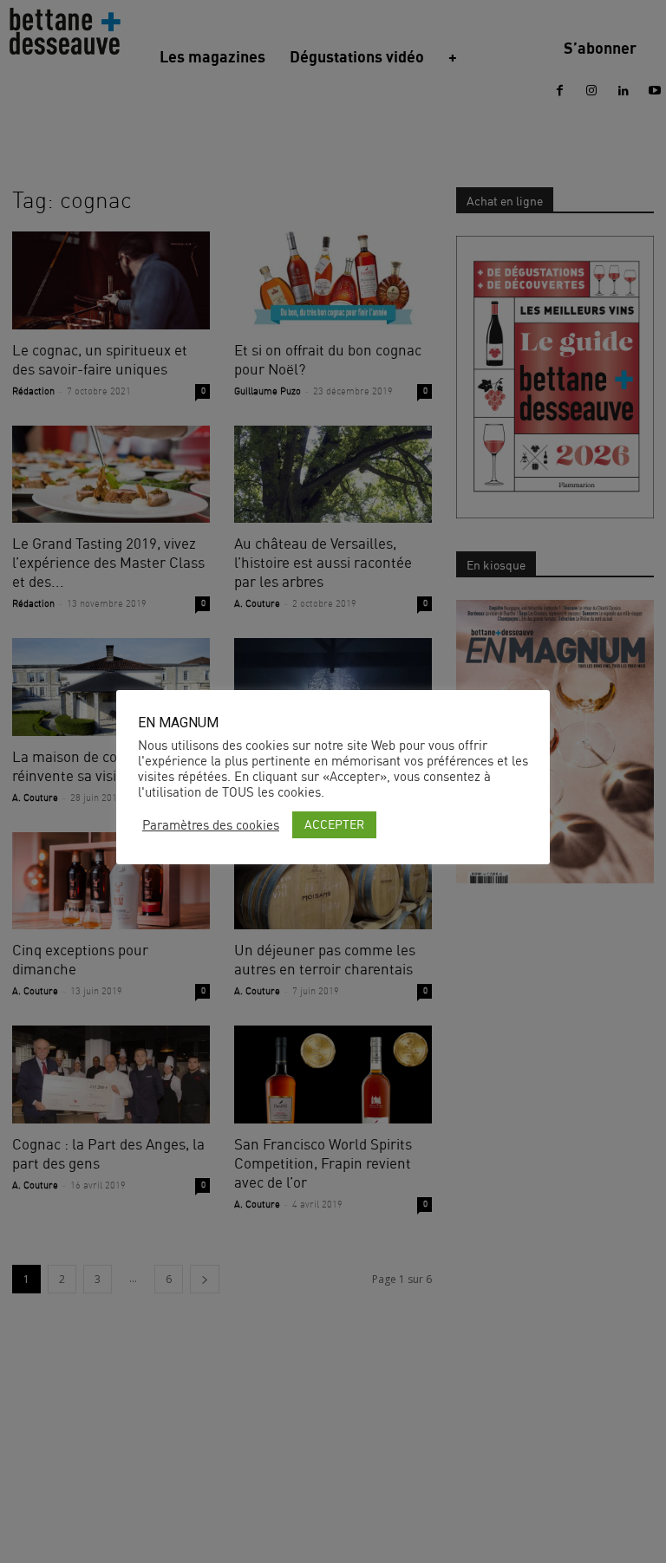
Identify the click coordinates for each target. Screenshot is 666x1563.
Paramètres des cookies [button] (210, 825)
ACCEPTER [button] (334, 824)
